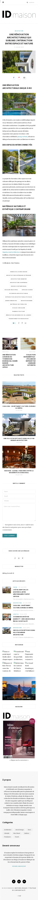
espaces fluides (27, 290)
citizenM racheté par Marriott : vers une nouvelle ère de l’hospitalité (24, 619)
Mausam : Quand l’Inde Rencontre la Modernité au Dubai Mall (19, 472)
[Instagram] (19, 881)
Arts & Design (19, 829)
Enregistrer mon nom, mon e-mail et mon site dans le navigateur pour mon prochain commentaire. (18, 527)
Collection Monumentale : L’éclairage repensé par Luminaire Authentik (30, 360)
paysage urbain (22, 136)
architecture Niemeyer (19, 279)
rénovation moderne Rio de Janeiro (18, 315)
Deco (29, 829)
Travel (15, 587)
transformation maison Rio (19, 318)
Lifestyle (16, 614)
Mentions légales (21, 888)
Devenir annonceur (19, 866)
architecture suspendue (18, 282)
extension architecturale (18, 293)
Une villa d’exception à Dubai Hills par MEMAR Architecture (19, 439)
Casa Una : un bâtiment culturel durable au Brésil (19, 407)
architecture (19, 31)
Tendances (7, 837)
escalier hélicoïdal (11, 290)
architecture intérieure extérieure (18, 275)
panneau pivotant (18, 311)
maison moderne (26, 300)
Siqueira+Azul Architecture (11, 252)
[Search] (27, 2)
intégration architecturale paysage (18, 297)
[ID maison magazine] (19, 14)
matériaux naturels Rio (18, 304)
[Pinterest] (19, 78)
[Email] (24, 78)
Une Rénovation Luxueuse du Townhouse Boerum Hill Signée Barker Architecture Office (10, 361)
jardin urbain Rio (11, 300)
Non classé (16, 833)
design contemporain (18, 286)
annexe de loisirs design (18, 272)
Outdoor (26, 833)
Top (19, 896)
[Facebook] (14, 78)
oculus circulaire (18, 308)
